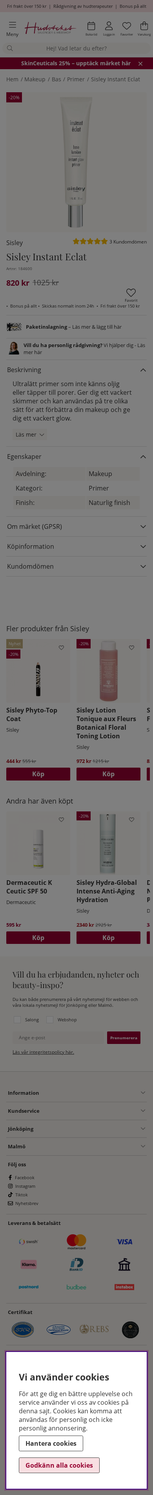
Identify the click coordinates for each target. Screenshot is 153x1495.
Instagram (25, 1186)
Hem (12, 79)
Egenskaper (24, 456)
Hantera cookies (51, 1443)
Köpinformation (30, 546)
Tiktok (21, 1195)
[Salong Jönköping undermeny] (89, 1129)
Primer (76, 79)
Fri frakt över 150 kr (26, 6)
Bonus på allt (133, 6)
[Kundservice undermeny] (92, 1111)
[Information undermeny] (92, 1093)
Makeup (35, 79)
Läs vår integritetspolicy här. (43, 1052)
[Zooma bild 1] (76, 162)
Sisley (14, 242)
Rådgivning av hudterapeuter (83, 6)
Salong (32, 1019)
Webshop (67, 1019)
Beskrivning (24, 369)
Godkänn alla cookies (59, 1465)
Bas (56, 79)
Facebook (25, 1177)
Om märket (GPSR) (34, 526)
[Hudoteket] (50, 29)
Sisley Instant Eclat (115, 79)
